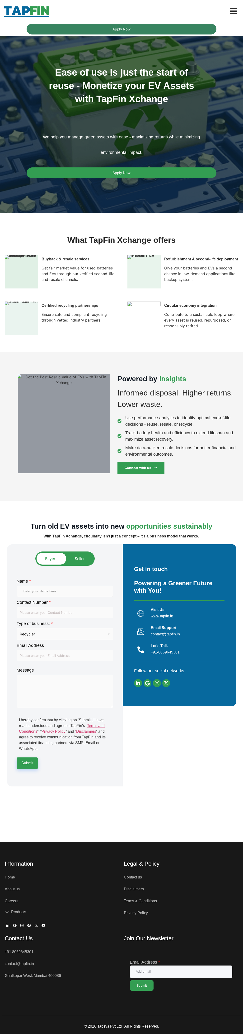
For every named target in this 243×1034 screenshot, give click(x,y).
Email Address (30, 645)
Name (24, 581)
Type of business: (35, 623)
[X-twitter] (166, 683)
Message (25, 670)
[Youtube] (43, 925)
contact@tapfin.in (165, 634)
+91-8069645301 (165, 652)
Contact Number (34, 602)
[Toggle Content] (65, 558)
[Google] (148, 683)
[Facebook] (29, 925)
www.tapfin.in (162, 616)
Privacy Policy (53, 731)
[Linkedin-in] (138, 683)
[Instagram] (157, 683)
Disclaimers (86, 731)
